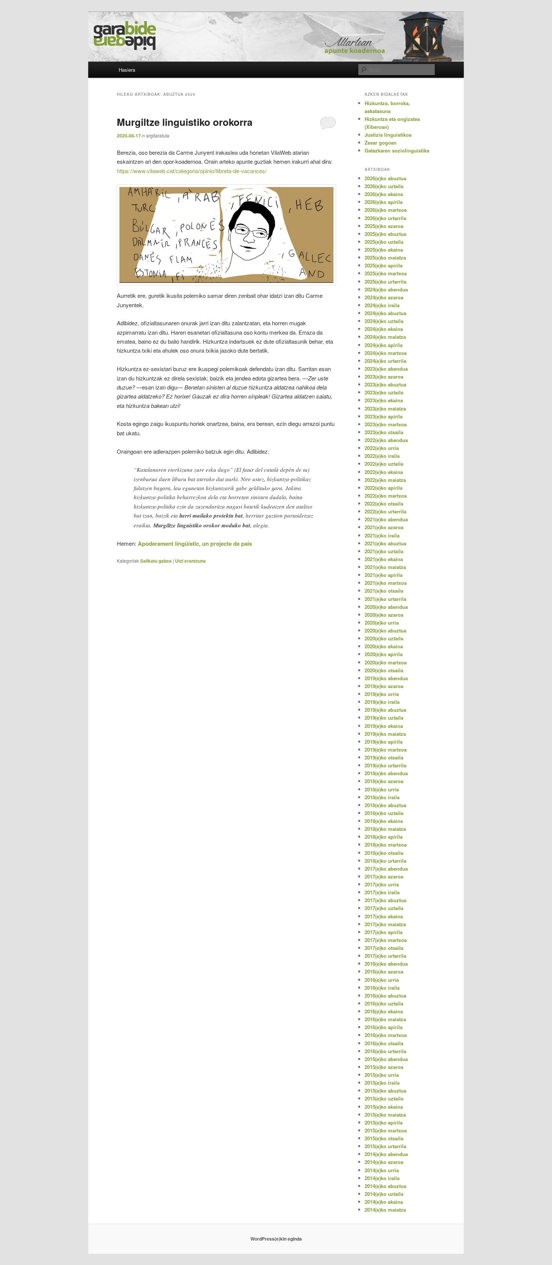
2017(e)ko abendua (386, 868)
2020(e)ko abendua (386, 606)
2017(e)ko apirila (384, 932)
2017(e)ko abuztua (385, 900)
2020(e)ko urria (382, 622)
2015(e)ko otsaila (384, 1138)
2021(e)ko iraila (382, 535)
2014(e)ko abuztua (385, 1186)
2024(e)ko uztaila (384, 321)
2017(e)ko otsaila (384, 947)
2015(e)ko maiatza (385, 1114)
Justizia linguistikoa (388, 134)
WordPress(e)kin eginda (276, 1238)
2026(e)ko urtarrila (385, 218)
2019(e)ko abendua (386, 678)
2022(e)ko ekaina (384, 472)
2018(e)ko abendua (386, 773)
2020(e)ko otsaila (384, 670)
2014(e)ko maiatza (385, 1209)
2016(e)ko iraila (382, 987)
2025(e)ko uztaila (384, 241)
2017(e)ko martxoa (386, 939)
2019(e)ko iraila (382, 701)
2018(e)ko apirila (384, 836)
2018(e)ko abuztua (385, 805)
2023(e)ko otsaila (384, 432)
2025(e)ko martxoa (386, 273)
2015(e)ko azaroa (384, 1066)
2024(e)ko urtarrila (385, 360)
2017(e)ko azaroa (384, 876)
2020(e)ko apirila (384, 654)
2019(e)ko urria (382, 693)
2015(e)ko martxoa (386, 1130)
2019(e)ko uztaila (384, 717)
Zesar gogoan (381, 142)
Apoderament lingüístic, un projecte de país (195, 543)
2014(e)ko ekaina (384, 1201)
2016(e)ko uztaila (384, 1003)
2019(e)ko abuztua (385, 709)
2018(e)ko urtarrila (385, 860)
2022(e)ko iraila (382, 455)
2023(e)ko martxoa (386, 424)
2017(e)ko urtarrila (385, 955)
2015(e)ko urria (382, 1074)
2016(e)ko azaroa (384, 971)
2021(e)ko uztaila (384, 551)
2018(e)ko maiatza (385, 828)
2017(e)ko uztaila (384, 908)
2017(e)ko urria (382, 884)
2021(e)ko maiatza (385, 567)
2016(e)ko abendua (386, 963)
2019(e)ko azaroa (384, 686)
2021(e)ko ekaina (384, 559)
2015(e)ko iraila (382, 1082)
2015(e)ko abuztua (385, 1090)
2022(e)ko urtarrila (385, 511)
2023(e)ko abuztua (385, 384)
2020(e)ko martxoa (386, 662)
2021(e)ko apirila (384, 574)
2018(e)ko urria (382, 789)
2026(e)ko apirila (384, 201)
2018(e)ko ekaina (384, 820)
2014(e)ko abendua (386, 1154)
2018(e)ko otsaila (384, 852)
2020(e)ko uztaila (384, 638)
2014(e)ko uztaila (384, 1193)
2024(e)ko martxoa (386, 352)
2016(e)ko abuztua (385, 995)
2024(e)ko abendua (386, 289)
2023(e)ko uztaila (384, 392)
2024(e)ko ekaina (384, 328)
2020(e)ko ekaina (384, 646)
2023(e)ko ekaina (384, 400)
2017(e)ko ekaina (384, 916)
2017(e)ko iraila (382, 892)
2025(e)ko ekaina (384, 249)
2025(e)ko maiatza (385, 257)
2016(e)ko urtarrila (385, 1051)
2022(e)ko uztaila (384, 463)
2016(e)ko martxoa (386, 1035)
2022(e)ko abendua (386, 440)
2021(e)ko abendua (386, 519)
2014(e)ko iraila (382, 1178)
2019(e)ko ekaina (384, 725)
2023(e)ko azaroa (384, 376)
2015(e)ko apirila (384, 1122)
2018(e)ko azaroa (384, 781)
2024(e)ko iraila (382, 305)
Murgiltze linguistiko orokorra (184, 122)
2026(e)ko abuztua (385, 178)
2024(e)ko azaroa (384, 297)
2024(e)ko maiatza (385, 336)
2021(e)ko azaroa (384, 527)
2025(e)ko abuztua (385, 233)
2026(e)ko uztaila (384, 186)
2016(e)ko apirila (384, 1027)
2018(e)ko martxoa (386, 844)
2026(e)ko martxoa (386, 209)
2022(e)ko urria (382, 447)
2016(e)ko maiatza (385, 1019)
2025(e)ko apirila (384, 265)
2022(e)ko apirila (384, 487)
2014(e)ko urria (382, 1170)
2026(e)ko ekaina (384, 194)
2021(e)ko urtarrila (385, 598)
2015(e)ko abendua (386, 1059)
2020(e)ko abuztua (385, 630)
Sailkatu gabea (156, 560)
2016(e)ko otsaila (384, 1043)
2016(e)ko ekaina (384, 1011)
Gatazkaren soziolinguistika (397, 150)
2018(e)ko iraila (382, 797)
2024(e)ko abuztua (385, 313)
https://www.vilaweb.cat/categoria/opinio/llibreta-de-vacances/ (192, 171)
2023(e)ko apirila (384, 416)
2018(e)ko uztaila (384, 813)
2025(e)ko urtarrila (385, 281)
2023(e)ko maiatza (385, 408)
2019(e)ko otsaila (384, 757)
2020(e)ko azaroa (384, 614)
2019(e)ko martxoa (386, 749)
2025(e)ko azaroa (384, 225)
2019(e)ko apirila (384, 741)
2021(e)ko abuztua (385, 543)
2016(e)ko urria (382, 979)
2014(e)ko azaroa (384, 1161)
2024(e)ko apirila (384, 345)
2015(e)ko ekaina (384, 1106)
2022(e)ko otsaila (384, 503)
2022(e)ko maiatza (385, 479)
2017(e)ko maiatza (385, 924)
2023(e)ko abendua (386, 368)
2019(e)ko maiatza (385, 733)
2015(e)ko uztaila (384, 1098)
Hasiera (127, 69)
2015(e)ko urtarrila (385, 1146)
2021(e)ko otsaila (384, 590)
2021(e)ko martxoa (386, 582)
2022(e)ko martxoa (386, 495)
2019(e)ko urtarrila (385, 765)
